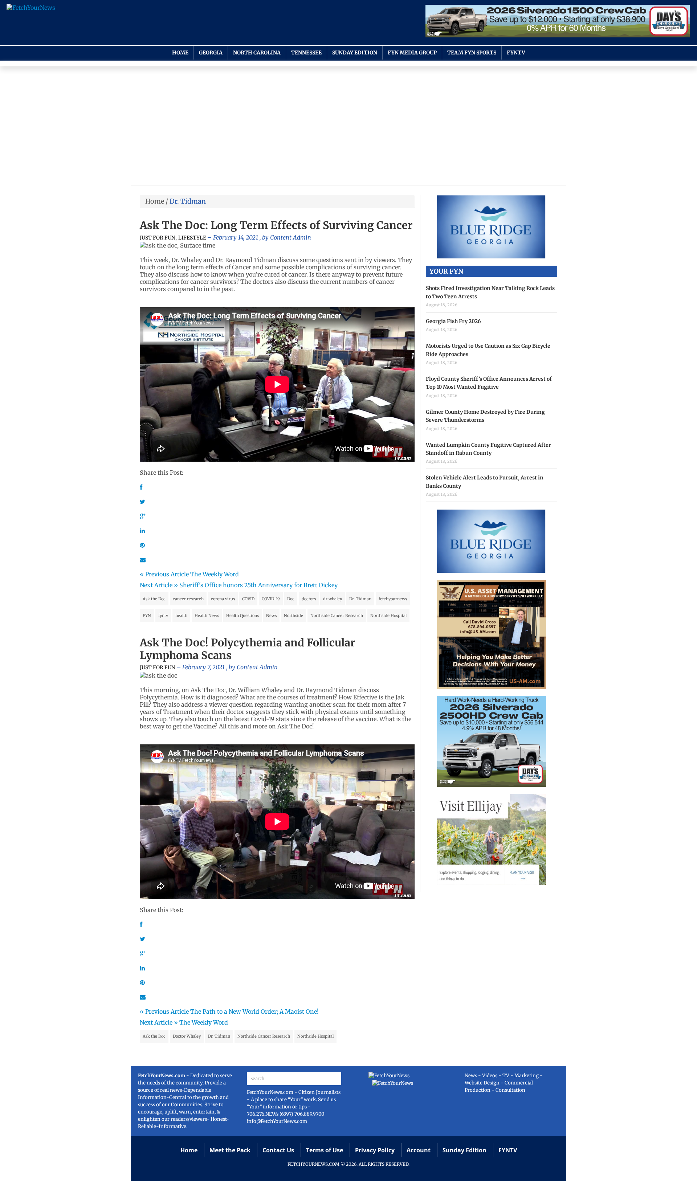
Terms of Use (324, 1150)
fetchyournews (393, 598)
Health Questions (242, 615)
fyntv (163, 615)
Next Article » (159, 585)
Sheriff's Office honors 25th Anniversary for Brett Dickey (258, 585)
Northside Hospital (388, 615)
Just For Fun (157, 237)
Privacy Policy (375, 1150)
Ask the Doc (154, 598)
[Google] (142, 516)
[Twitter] (142, 501)
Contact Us (278, 1150)
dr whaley (332, 598)
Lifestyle (192, 237)
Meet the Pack (229, 1150)
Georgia (211, 52)
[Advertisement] (348, 127)
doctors (309, 598)
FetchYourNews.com (270, 1092)
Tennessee (306, 52)
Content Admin (290, 237)
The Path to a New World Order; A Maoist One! (254, 1011)
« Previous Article (164, 574)
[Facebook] (141, 487)
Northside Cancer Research (336, 615)
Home (180, 52)
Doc (290, 598)
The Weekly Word (214, 574)
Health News (207, 615)
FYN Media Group (412, 52)
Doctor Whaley (187, 1036)
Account (419, 1150)
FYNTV (516, 52)
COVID (248, 598)
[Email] (143, 559)
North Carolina (257, 52)
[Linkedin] (142, 530)
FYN (147, 615)
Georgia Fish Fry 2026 (453, 321)
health (181, 615)
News (271, 615)
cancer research (188, 598)
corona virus (223, 598)
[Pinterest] (142, 545)
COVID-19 (271, 598)
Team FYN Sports (471, 52)
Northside (293, 615)
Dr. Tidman (360, 598)
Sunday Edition (354, 52)
